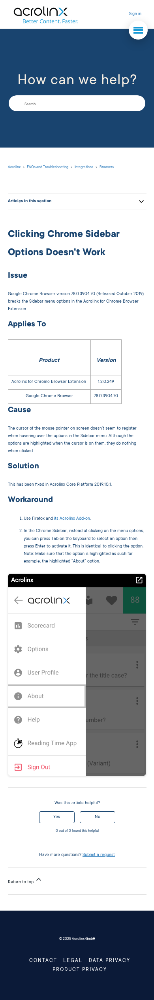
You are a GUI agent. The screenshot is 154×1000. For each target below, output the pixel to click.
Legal (73, 961)
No (97, 817)
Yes (56, 817)
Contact (43, 961)
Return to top (21, 882)
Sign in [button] (135, 14)
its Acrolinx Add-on (72, 519)
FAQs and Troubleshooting (47, 167)
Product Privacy (80, 970)
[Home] (46, 14)
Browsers (107, 167)
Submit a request (99, 855)
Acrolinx (14, 167)
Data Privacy (109, 961)
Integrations (84, 167)
